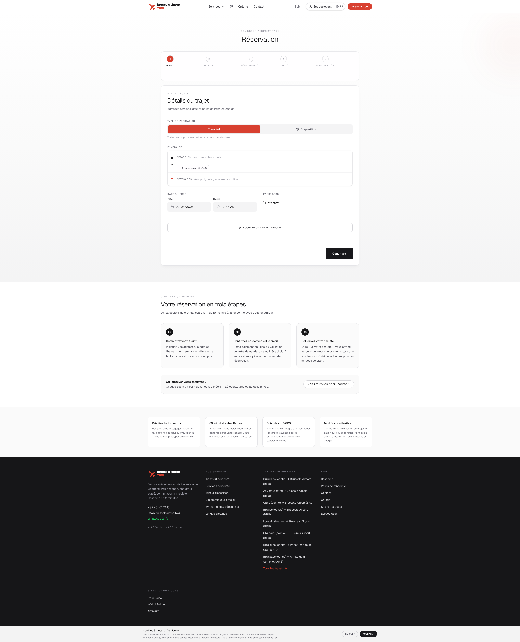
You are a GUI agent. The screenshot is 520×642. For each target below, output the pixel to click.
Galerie (243, 6)
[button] (189, 207)
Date (170, 199)
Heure (216, 199)
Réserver (327, 479)
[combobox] (268, 157)
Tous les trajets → (275, 568)
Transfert (214, 129)
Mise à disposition (217, 493)
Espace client (322, 6)
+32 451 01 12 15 (159, 507)
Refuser (350, 634)
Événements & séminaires (222, 507)
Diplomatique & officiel (220, 500)
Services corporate (218, 486)
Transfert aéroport (217, 479)
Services (214, 6)
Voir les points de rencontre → (329, 384)
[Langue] (339, 6)
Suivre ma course (332, 507)
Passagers (271, 194)
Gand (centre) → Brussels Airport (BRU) (288, 502)
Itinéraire (174, 147)
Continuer (339, 253)
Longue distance (216, 513)
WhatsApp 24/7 (158, 519)
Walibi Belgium (157, 604)
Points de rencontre (333, 486)
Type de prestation (181, 121)
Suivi (298, 6)
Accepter (368, 634)
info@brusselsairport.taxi (164, 513)
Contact (259, 6)
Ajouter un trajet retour (260, 227)
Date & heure (176, 194)
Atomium (153, 611)
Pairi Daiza (155, 598)
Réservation (360, 6)
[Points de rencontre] (231, 6)
